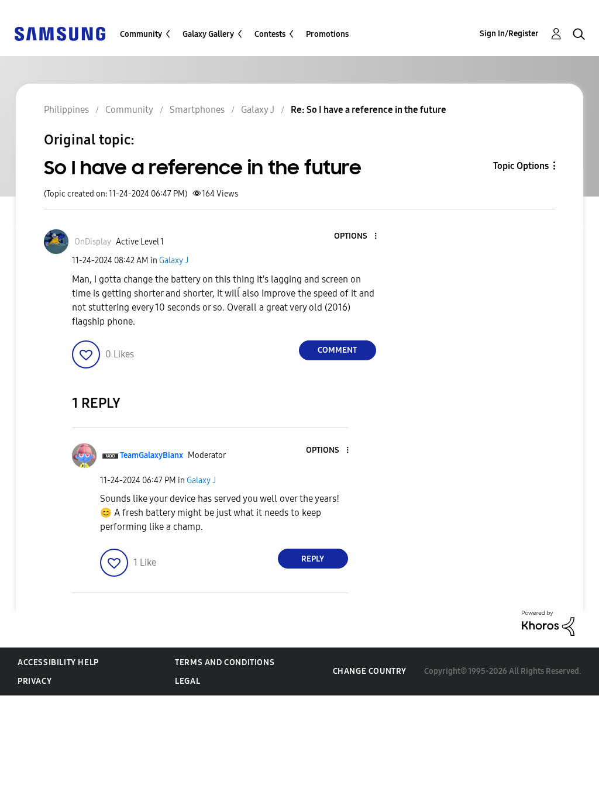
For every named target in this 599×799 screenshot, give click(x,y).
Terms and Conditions (224, 662)
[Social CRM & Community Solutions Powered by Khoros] (548, 622)
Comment (337, 350)
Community (141, 34)
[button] (355, 236)
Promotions (327, 34)
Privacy (34, 681)
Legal (187, 681)
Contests (269, 34)
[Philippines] (59, 33)
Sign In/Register (509, 34)
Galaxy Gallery (208, 34)
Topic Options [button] (521, 165)
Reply (312, 559)
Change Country (370, 671)
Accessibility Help (58, 662)
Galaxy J (173, 261)
